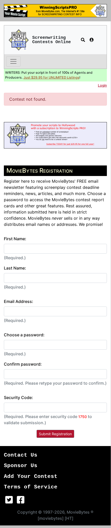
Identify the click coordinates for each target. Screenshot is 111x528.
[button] (83, 40)
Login (102, 85)
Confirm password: (23, 364)
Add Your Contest (30, 476)
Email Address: (18, 301)
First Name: (15, 238)
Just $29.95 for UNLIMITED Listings (51, 77)
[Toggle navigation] (13, 61)
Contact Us (20, 455)
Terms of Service (30, 487)
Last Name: (15, 268)
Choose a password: (24, 334)
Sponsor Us (20, 466)
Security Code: (18, 397)
